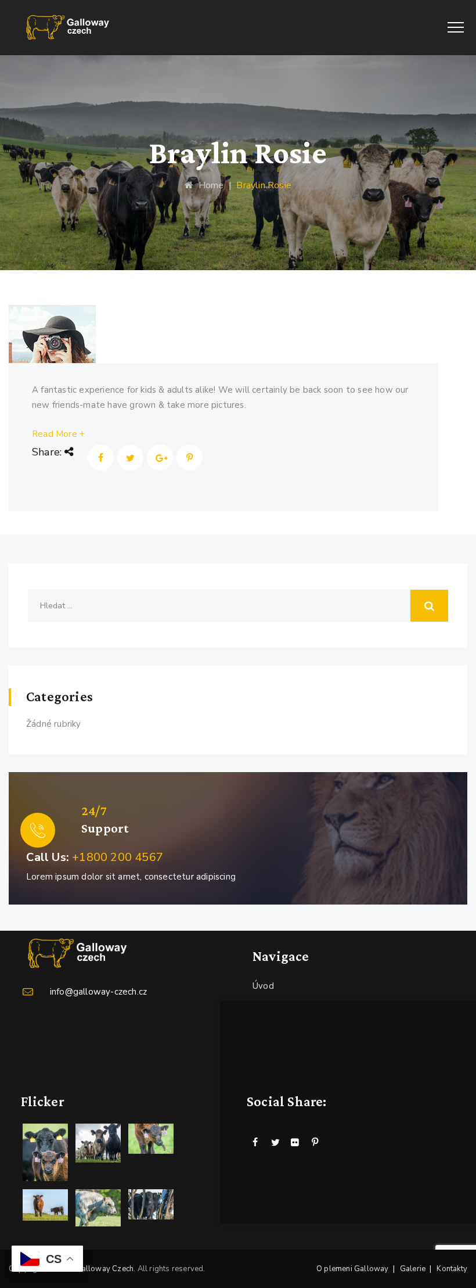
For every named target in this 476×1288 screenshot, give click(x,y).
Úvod (263, 986)
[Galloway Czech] (68, 27)
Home (208, 185)
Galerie (412, 1269)
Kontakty (452, 1269)
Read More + (58, 434)
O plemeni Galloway (352, 1269)
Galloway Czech (104, 1269)
